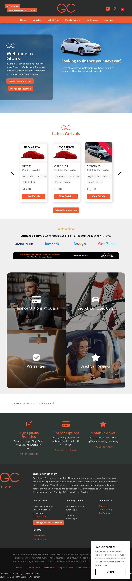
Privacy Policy (34, 567)
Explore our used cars (20, 81)
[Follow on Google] (10, 487)
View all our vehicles (66, 210)
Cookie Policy (49, 567)
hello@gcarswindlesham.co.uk (48, 522)
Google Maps (39, 539)
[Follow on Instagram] (5, 487)
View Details (33, 196)
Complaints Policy (65, 567)
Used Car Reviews (95, 366)
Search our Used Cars (96, 308)
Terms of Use (19, 567)
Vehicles (37, 20)
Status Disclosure (83, 567)
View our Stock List (29, 453)
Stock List (103, 506)
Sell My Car (53, 20)
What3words (39, 535)
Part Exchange (72, 20)
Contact (109, 20)
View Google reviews (103, 446)
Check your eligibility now (66, 450)
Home (23, 20)
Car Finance (92, 20)
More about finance (20, 88)
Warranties (36, 366)
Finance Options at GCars (36, 308)
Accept (110, 572)
